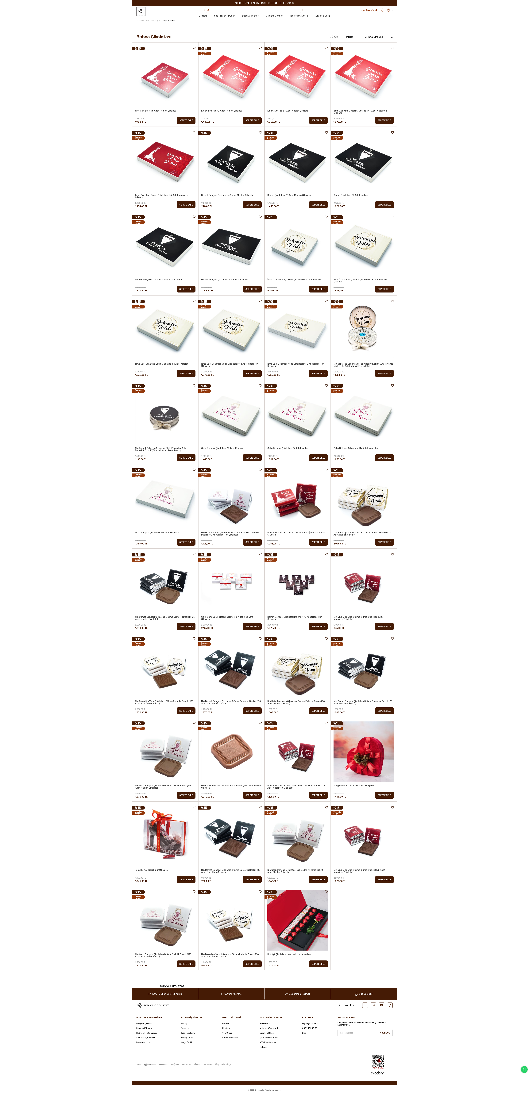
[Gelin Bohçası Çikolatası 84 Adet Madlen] (297, 414)
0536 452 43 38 (309, 1028)
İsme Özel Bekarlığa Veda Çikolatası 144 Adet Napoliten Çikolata (229, 365)
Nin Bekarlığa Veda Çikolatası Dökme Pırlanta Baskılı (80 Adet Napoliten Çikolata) (230, 955)
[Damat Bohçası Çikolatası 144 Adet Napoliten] (165, 245)
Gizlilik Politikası (267, 1033)
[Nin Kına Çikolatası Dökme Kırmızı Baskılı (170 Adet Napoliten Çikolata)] (364, 836)
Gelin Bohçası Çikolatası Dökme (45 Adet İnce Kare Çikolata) (227, 618)
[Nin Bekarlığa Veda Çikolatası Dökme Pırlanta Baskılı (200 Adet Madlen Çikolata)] (364, 498)
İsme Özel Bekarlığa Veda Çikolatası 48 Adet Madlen (294, 279)
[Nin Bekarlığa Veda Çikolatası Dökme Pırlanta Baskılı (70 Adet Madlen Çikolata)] (297, 667)
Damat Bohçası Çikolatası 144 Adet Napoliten (158, 279)
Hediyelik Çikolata (144, 1024)
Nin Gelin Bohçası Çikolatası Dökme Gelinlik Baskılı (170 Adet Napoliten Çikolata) (163, 955)
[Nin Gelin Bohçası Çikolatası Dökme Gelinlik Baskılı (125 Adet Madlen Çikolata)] (165, 751)
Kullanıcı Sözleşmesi (269, 1028)
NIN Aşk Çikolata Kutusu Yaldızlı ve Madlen (289, 954)
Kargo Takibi (186, 1042)
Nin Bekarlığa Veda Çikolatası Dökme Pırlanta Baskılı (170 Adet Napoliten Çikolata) (164, 702)
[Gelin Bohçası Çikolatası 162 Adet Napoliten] (165, 498)
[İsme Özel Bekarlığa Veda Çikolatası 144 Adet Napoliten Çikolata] (231, 330)
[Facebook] (365, 1005)
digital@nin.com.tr (310, 1024)
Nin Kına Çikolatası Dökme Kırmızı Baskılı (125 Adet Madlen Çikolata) (231, 787)
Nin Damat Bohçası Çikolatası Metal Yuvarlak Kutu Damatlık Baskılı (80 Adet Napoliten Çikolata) (161, 449)
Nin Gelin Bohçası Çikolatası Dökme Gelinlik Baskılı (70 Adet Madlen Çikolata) (295, 871)
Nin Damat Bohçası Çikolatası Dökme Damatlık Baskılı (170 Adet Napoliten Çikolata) (231, 702)
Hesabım (226, 1024)
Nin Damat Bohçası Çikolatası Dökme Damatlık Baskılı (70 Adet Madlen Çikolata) (363, 702)
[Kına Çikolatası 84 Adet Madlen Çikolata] (297, 77)
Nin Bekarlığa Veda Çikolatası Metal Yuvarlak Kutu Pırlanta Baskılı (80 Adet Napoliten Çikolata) (363, 365)
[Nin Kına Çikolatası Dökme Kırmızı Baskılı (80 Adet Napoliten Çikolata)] (364, 583)
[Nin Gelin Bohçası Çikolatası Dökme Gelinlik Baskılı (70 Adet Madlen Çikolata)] (297, 836)
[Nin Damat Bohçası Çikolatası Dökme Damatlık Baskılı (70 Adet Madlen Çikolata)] (364, 667)
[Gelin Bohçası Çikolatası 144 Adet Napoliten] (364, 414)
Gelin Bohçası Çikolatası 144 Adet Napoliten (356, 448)
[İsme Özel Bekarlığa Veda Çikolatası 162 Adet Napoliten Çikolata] (297, 330)
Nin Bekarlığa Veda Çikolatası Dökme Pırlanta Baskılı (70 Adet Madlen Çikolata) (296, 702)
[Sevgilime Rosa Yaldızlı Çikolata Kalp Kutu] (364, 751)
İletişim (263, 1047)
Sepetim (185, 1028)
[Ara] (207, 10)
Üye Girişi (226, 1028)
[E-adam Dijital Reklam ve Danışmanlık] (377, 1073)
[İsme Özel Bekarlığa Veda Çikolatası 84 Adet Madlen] (165, 330)
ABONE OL (385, 1033)
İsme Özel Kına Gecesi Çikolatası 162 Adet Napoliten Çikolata (161, 196)
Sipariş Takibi (187, 1038)
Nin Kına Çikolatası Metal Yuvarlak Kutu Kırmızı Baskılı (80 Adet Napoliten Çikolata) (296, 787)
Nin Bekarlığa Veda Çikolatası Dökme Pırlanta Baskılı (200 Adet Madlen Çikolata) (363, 534)
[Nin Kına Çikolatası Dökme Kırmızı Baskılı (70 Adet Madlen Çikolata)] (297, 498)
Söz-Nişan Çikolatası (145, 1038)
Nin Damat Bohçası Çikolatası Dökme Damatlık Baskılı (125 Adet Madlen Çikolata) (165, 618)
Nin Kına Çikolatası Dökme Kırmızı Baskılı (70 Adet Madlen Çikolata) (296, 534)
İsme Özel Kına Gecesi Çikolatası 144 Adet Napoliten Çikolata (360, 112)
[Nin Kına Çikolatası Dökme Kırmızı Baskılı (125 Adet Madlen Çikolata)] (231, 751)
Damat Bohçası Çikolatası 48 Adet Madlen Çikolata (227, 195)
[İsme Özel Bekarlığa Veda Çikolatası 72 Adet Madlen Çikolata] (364, 245)
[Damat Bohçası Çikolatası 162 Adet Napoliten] (231, 245)
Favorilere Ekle (194, 48)
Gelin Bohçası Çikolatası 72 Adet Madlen (222, 448)
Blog (304, 1033)
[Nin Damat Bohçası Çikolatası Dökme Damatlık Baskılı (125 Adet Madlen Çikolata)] (165, 583)
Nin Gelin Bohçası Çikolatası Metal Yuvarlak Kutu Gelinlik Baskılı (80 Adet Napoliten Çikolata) (230, 534)
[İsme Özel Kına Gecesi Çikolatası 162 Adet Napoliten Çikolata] (165, 161)
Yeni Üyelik (227, 1033)
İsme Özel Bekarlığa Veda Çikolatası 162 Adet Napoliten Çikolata (295, 365)
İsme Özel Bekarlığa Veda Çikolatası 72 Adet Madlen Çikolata (360, 280)
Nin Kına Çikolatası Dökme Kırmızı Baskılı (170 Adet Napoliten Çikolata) (359, 871)
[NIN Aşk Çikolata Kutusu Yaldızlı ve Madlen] (297, 920)
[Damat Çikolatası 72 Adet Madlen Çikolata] (297, 161)
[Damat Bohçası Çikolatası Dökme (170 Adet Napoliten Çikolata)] (297, 583)
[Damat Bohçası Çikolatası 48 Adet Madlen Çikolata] (231, 161)
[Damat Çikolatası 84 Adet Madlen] (364, 161)
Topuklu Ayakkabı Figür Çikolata (151, 870)
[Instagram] (373, 1005)
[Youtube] (381, 1005)
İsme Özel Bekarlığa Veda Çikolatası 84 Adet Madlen (161, 364)
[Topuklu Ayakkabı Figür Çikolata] (165, 836)
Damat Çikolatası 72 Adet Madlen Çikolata (289, 195)
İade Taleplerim (188, 1033)
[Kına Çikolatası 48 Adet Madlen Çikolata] (165, 77)
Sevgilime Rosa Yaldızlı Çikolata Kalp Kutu (355, 786)
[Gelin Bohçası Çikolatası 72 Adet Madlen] (231, 414)
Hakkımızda (265, 1024)
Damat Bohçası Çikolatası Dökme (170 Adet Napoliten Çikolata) (294, 618)
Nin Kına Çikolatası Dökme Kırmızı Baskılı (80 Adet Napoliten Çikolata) (359, 618)
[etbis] (378, 1062)
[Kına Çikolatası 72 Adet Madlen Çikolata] (231, 77)
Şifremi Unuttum (230, 1038)
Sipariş (184, 1024)
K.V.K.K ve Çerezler (268, 1042)
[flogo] (152, 1005)
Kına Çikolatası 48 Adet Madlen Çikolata (155, 111)
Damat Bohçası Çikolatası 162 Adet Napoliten (224, 279)
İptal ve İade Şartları (269, 1038)
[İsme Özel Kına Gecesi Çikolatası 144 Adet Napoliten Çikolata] (364, 77)
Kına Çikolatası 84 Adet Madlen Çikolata (287, 111)
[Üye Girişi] (382, 10)
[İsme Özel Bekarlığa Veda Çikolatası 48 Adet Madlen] (297, 245)
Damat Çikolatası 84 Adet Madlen (351, 195)
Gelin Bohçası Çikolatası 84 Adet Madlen (288, 448)
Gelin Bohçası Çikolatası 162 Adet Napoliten (157, 533)
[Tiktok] (390, 1005)
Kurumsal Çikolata (144, 1028)
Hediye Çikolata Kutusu (146, 1033)
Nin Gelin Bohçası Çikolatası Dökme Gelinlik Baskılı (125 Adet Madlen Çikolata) (163, 787)
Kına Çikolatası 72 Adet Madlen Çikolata (221, 111)
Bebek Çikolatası (143, 1042)
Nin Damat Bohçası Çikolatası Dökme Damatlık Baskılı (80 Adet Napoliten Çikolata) (230, 871)
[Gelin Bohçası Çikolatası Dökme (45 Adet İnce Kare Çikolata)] (231, 583)
